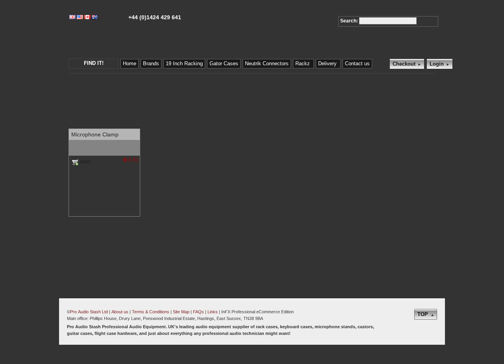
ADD (85, 162)
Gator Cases (223, 63)
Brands (151, 63)
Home (129, 63)
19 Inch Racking (184, 63)
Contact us (357, 63)
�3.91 (130, 159)
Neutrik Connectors (267, 63)
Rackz (303, 63)
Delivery (328, 63)
